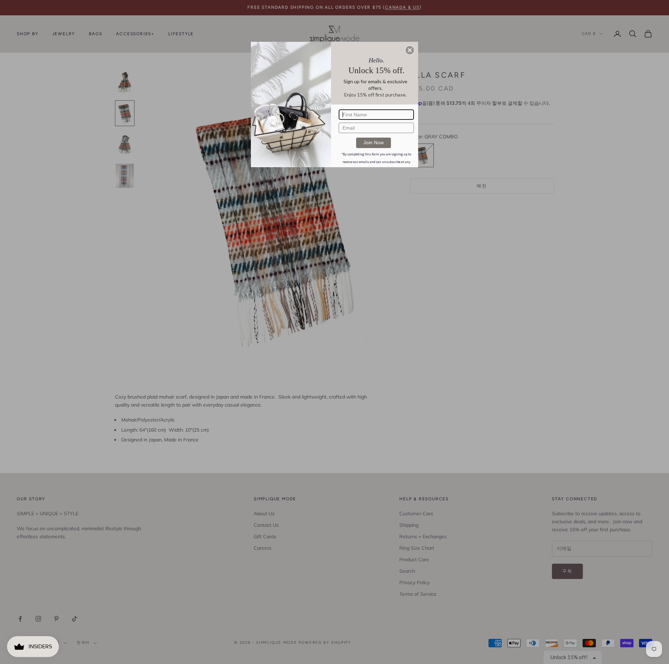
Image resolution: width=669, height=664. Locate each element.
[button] (410, 50)
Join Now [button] (373, 142)
